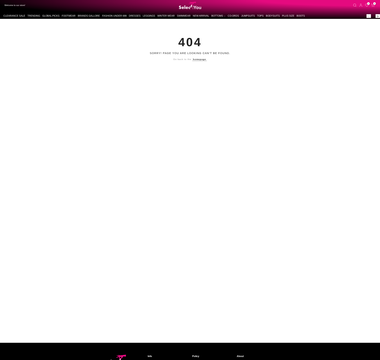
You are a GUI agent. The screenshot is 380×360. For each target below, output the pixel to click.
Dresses (135, 16)
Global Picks (51, 16)
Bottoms (217, 16)
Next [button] (378, 16)
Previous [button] (368, 16)
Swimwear (184, 16)
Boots (301, 16)
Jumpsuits (248, 16)
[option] (14, 16)
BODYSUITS (273, 16)
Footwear (69, 16)
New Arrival (201, 16)
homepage (199, 59)
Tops (260, 16)
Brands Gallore (89, 16)
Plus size (288, 16)
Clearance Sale (14, 16)
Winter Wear (166, 16)
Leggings (149, 16)
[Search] (355, 5)
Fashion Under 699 (114, 16)
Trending (33, 16)
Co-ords (233, 16)
